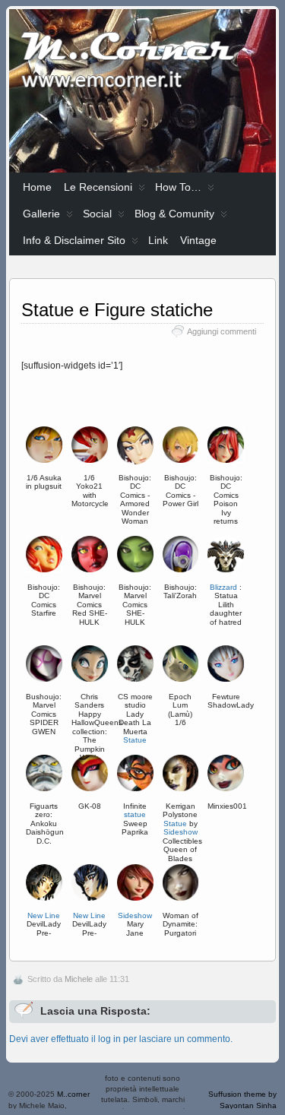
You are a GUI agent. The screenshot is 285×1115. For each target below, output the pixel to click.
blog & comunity (174, 213)
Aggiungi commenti (221, 331)
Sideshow (180, 832)
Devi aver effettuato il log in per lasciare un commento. (121, 1039)
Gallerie (41, 213)
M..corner (73, 1094)
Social (97, 213)
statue (135, 814)
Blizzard (223, 587)
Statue (175, 823)
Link (158, 240)
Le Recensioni (98, 187)
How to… (178, 187)
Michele (79, 979)
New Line (43, 915)
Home (37, 187)
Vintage (198, 240)
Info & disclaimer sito (74, 240)
